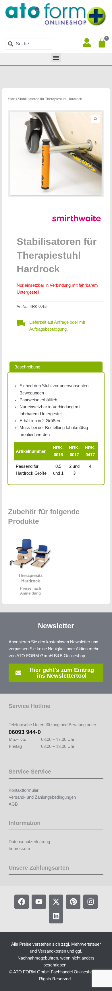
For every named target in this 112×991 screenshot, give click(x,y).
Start (11, 99)
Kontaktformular (23, 790)
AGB (13, 804)
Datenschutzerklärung (29, 841)
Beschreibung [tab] (27, 367)
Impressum (19, 848)
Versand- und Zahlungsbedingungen (42, 797)
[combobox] (29, 44)
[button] (56, 57)
